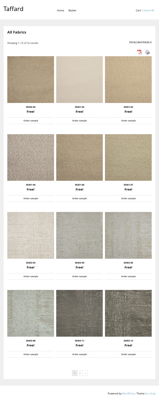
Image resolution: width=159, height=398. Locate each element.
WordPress (128, 393)
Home (60, 10)
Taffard (13, 8)
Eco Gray (150, 393)
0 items (148, 10)
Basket (72, 10)
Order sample (30, 120)
